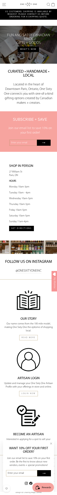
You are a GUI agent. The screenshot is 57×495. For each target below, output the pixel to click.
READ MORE (28, 337)
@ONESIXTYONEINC (28, 270)
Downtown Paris (16, 89)
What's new (28, 49)
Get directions (21, 228)
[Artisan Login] (28, 359)
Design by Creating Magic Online (28, 492)
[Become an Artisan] (28, 415)
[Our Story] (28, 300)
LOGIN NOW (28, 393)
